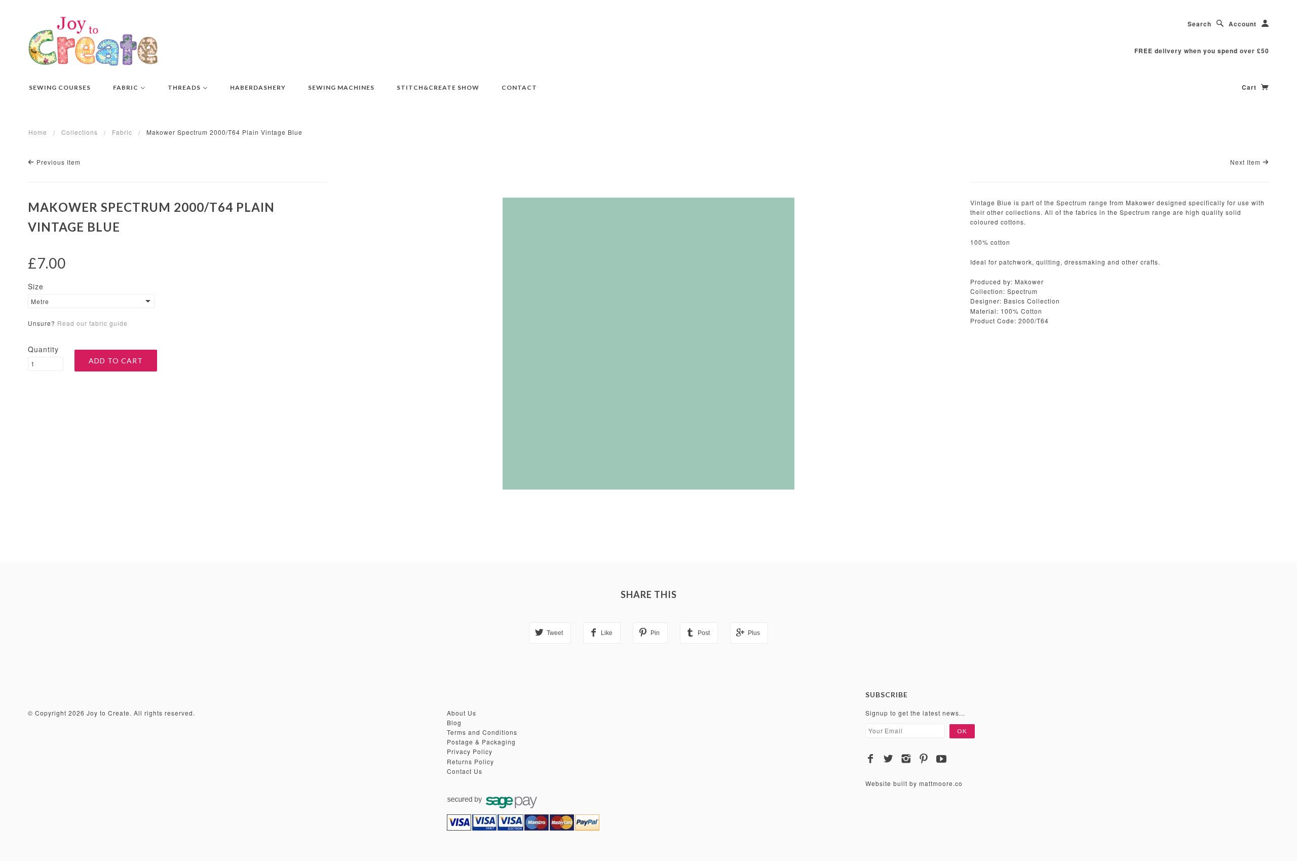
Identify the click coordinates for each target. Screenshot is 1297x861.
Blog (454, 722)
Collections (79, 132)
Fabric (122, 132)
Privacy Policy (469, 751)
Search (1199, 23)
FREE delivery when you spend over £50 (1201, 50)
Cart (1250, 87)
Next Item (1246, 162)
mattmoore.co (941, 783)
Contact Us (464, 771)
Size (36, 286)
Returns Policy (470, 761)
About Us (461, 712)
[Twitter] (888, 759)
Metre (40, 301)
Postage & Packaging (481, 741)
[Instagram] (906, 759)
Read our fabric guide (92, 323)
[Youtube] (941, 759)
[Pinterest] (924, 759)
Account (1242, 23)
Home (37, 132)
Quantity (43, 349)
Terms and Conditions (482, 732)
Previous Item (57, 162)
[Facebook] (870, 759)
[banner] (93, 40)
